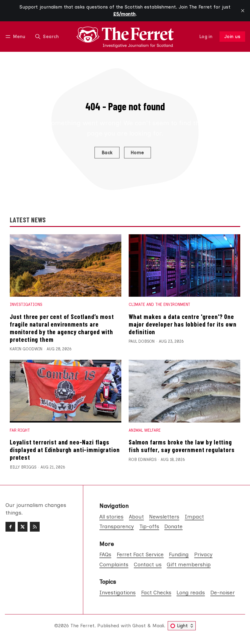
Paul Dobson (142, 341)
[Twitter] (22, 527)
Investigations (26, 304)
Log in (205, 36)
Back (107, 152)
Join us (232, 36)
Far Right (20, 430)
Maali (158, 625)
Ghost (139, 625)
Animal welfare (145, 430)
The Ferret (82, 625)
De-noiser (222, 592)
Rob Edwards (142, 459)
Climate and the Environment (159, 304)
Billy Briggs (23, 467)
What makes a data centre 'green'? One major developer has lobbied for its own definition (182, 324)
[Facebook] (10, 527)
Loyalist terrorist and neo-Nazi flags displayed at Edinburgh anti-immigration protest (65, 449)
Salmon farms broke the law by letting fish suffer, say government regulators (182, 445)
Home (137, 152)
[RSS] (35, 527)
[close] (243, 11)
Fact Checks (156, 592)
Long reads (191, 592)
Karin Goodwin (26, 349)
